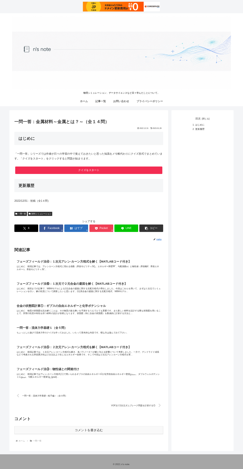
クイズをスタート (88, 170)
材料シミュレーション (41, 214)
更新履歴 (199, 129)
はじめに (199, 124)
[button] (151, 228)
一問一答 (22, 214)
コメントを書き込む (89, 430)
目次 (198, 118)
